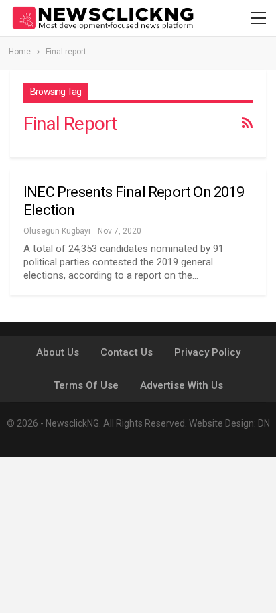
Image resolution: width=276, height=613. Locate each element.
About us (57, 352)
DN (264, 423)
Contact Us (126, 352)
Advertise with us (181, 385)
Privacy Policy (207, 352)
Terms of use (86, 385)
